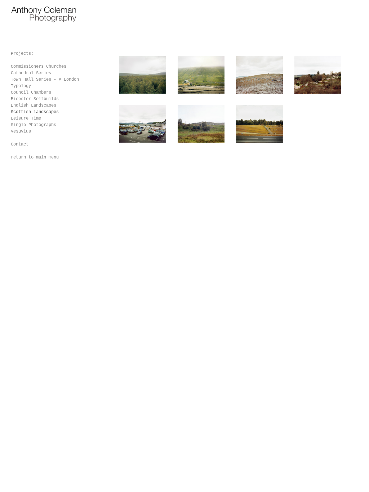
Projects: (22, 53)
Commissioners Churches (38, 66)
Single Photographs (33, 125)
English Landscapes (33, 105)
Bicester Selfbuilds (35, 99)
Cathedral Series (31, 73)
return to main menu (35, 157)
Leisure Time (26, 118)
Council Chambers (31, 92)
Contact (19, 144)
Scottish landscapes (35, 112)
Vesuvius (21, 131)
